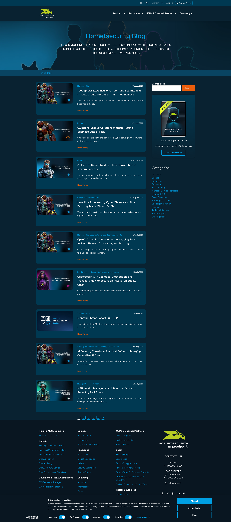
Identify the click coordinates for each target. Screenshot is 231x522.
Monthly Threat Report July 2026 (98, 318)
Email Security (83, 160)
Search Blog (158, 83)
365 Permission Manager (50, 482)
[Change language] (145, 3)
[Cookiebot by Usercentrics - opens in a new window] (31, 517)
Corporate (156, 184)
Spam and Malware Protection (52, 450)
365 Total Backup (85, 435)
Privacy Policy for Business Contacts (132, 472)
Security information (161, 203)
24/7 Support (167, 3)
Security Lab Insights (87, 467)
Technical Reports (114, 235)
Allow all (194, 501)
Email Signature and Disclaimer (52, 472)
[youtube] (178, 493)
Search (188, 88)
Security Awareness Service (51, 445)
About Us (82, 482)
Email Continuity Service (49, 467)
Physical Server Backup (88, 444)
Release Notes (84, 472)
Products (118, 13)
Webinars (82, 463)
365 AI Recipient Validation (51, 486)
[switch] (85, 517)
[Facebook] (162, 493)
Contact (155, 3)
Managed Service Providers (88, 384)
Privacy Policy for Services (128, 467)
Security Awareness (98, 235)
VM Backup (83, 440)
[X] (168, 493)
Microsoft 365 (83, 86)
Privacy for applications (126, 463)
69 (98, 417)
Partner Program (123, 435)
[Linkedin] (173, 493)
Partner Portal (185, 3)
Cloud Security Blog (86, 459)
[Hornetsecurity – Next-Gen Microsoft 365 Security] (46, 13)
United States (122, 494)
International (83, 486)
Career (81, 491)
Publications (83, 454)
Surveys (155, 207)
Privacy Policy (122, 454)
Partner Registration (125, 440)
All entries (156, 174)
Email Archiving (45, 463)
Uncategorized (159, 216)
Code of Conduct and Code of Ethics (132, 484)
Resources (134, 13)
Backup (80, 123)
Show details (141, 517)
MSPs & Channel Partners (160, 13)
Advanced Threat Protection (51, 454)
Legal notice (121, 459)
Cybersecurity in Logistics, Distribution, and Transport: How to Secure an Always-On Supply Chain (106, 280)
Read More (82, 110)
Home (42, 72)
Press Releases (159, 197)
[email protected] (173, 474)
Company (185, 13)
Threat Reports (83, 313)
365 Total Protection (48, 435)
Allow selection (194, 508)
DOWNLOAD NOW (173, 152)
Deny (194, 515)
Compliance (82, 197)
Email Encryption (46, 459)
